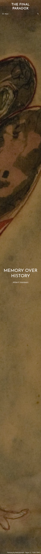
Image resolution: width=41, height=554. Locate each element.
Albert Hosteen (20, 282)
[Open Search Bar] (38, 14)
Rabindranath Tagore (22, 552)
